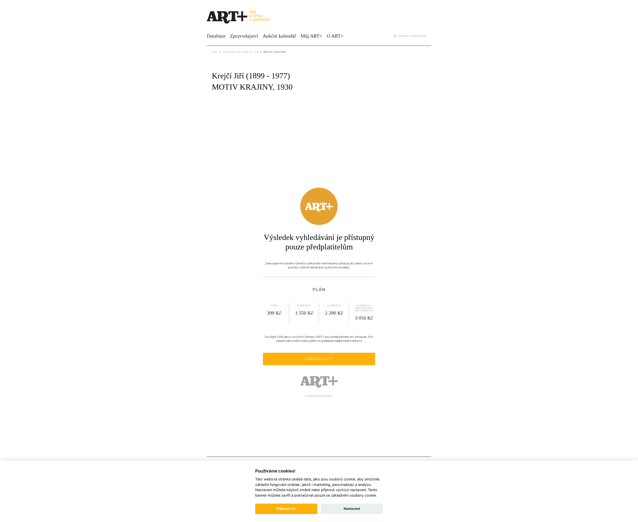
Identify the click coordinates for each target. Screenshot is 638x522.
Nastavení (352, 509)
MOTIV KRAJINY (275, 52)
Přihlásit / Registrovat (411, 36)
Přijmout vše (286, 509)
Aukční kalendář (279, 36)
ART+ (215, 52)
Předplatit (319, 359)
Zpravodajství (244, 36)
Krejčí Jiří (250, 52)
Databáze (216, 36)
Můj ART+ (311, 36)
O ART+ (335, 36)
